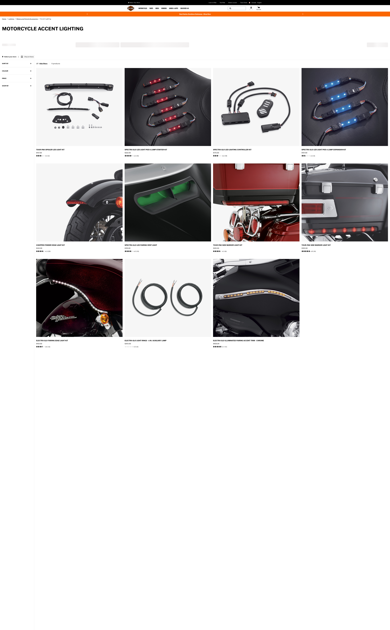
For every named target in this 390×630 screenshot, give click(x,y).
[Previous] (87, 14)
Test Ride (222, 2)
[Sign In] (251, 8)
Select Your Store (135, 2)
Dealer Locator (232, 2)
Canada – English (257, 2)
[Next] (303, 14)
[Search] (237, 8)
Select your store (10, 57)
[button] (27, 57)
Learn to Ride (212, 2)
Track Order (243, 2)
